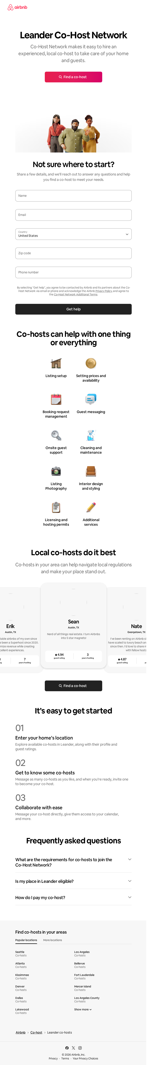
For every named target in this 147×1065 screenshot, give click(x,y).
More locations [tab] (52, 940)
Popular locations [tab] (26, 940)
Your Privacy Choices (85, 1058)
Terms (65, 1058)
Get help (73, 309)
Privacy (53, 1058)
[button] (73, 862)
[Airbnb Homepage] (17, 7)
